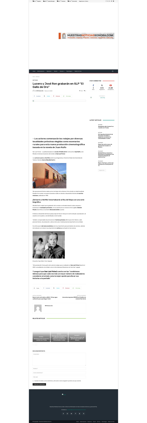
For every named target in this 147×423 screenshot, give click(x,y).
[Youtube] (113, 1)
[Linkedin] (71, 413)
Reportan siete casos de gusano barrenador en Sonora (77, 339)
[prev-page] (34, 344)
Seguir (102, 84)
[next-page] (36, 344)
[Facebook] (106, 1)
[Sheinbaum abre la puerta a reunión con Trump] (41, 331)
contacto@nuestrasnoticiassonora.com (76, 409)
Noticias (37, 76)
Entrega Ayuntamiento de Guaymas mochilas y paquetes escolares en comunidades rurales (59, 338)
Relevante (76, 335)
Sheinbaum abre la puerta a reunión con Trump (41, 339)
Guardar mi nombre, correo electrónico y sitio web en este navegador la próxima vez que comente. (58, 380)
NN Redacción (39, 90)
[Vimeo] (112, 1)
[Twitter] (110, 1)
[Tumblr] (79, 413)
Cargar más (101, 170)
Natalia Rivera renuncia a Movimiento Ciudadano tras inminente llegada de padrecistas (106, 155)
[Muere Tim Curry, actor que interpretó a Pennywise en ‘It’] (93, 163)
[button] (112, 71)
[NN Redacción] (34, 91)
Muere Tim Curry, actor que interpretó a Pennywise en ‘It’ (105, 164)
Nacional (41, 336)
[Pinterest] (75, 413)
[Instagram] (108, 1)
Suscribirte (111, 84)
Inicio (34, 76)
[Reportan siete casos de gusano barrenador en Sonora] (77, 331)
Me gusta (93, 84)
